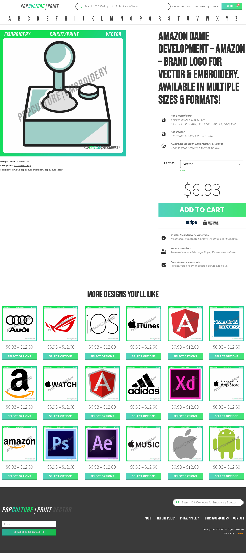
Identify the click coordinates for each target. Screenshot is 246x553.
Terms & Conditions (216, 518)
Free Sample (177, 6)
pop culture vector (54, 170)
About (190, 6)
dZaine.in (239, 533)
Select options (19, 356)
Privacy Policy (189, 518)
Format (169, 163)
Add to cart (202, 210)
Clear (183, 170)
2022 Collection (21, 165)
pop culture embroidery (32, 170)
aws (18, 170)
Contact (216, 6)
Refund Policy (202, 6)
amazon (11, 170)
